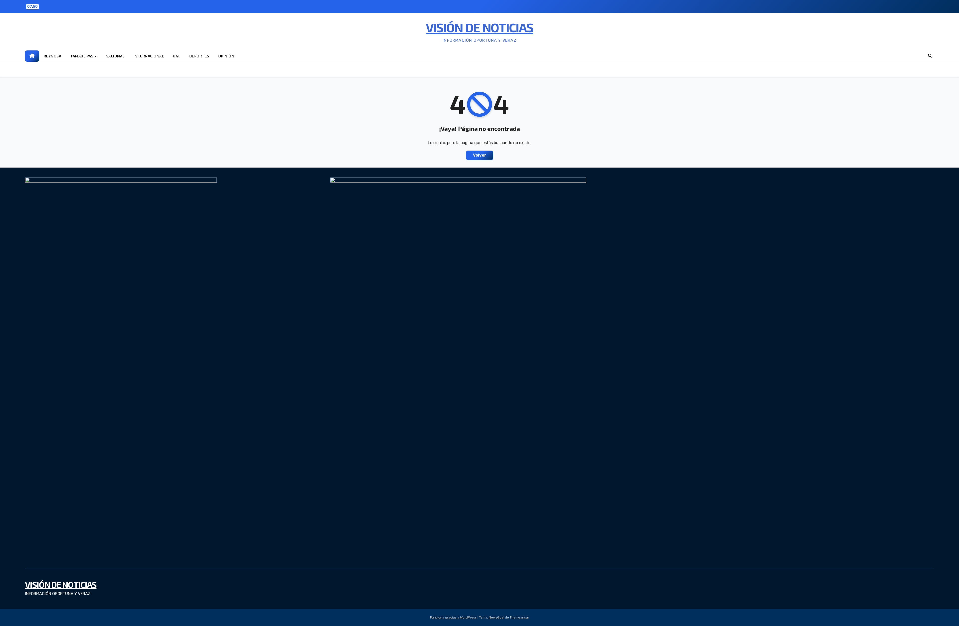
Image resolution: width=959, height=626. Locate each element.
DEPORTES (199, 56)
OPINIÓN (226, 56)
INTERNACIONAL (149, 56)
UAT (176, 56)
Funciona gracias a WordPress (454, 617)
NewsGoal (496, 617)
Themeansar (519, 617)
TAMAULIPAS (82, 56)
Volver (479, 155)
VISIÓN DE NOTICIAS (479, 27)
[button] (930, 55)
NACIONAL (115, 56)
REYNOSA (52, 56)
